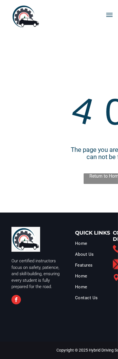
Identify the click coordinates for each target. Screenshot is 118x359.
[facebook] (16, 300)
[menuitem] (94, 244)
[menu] (109, 15)
